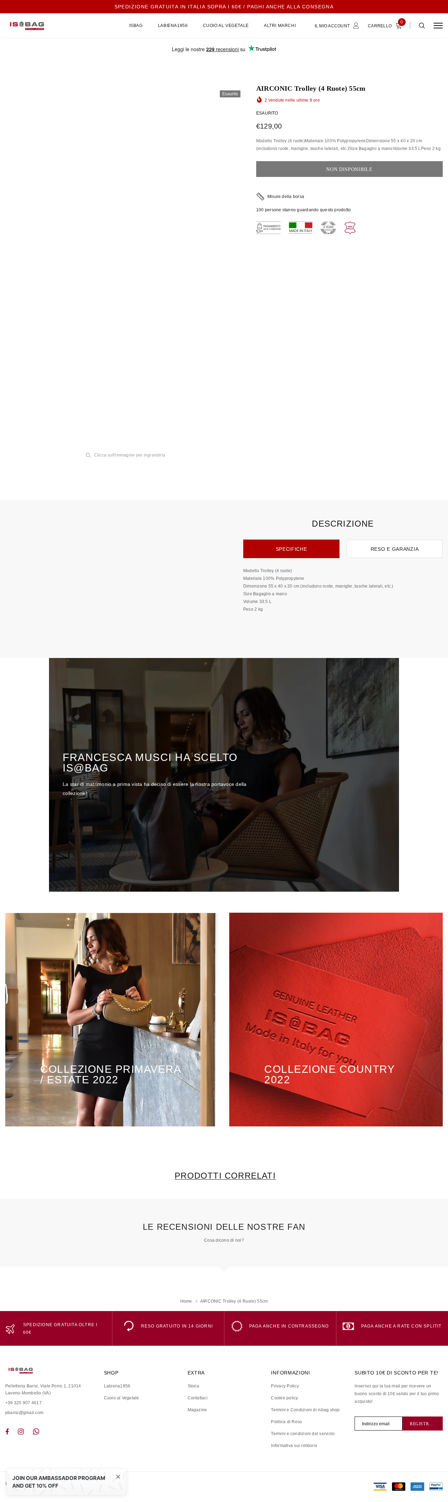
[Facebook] (7, 1431)
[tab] (224, 1175)
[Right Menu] (438, 26)
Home (186, 1301)
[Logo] (58, 26)
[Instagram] (21, 1431)
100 (260, 209)
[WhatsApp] (36, 1431)
